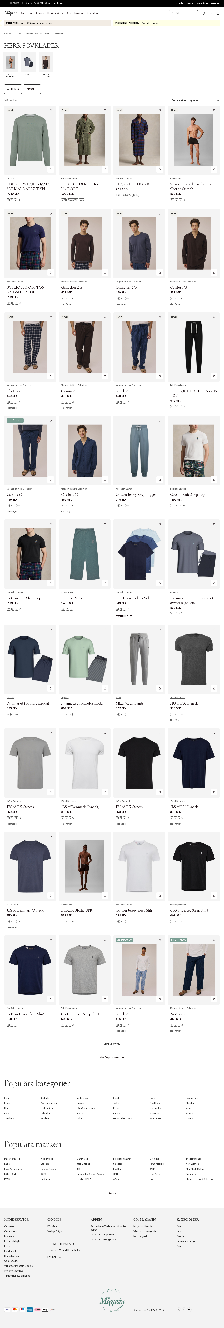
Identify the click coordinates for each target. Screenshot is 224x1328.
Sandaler (45, 1118)
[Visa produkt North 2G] (139, 347)
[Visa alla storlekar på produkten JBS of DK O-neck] (176, 714)
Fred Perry (155, 1174)
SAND (152, 1169)
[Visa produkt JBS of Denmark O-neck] (30, 866)
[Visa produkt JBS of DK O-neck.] (30, 763)
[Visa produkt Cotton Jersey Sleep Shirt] (139, 866)
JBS (78, 1169)
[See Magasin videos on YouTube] (189, 1310)
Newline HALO (84, 1179)
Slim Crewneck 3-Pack (133, 598)
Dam (179, 1226)
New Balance (192, 1164)
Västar (189, 1108)
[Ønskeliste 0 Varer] (211, 13)
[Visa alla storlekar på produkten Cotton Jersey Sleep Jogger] (122, 505)
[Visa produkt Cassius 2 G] (85, 347)
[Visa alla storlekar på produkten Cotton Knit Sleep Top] (177, 505)
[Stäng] (163, 680)
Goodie (179, 3)
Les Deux (117, 1169)
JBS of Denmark (177, 698)
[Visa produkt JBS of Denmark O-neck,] (85, 763)
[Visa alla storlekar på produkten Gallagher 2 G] (67, 298)
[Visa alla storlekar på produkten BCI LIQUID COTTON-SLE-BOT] (177, 406)
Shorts (116, 1098)
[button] (203, 13)
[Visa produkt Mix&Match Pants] (139, 659)
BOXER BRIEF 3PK (76, 910)
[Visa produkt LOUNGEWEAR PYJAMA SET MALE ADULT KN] (30, 140)
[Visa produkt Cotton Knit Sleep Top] (194, 450)
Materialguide (140, 1236)
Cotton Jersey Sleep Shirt (135, 910)
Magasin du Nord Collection (74, 282)
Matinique (154, 1159)
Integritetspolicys (13, 1271)
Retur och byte (12, 1241)
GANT (116, 1174)
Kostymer (154, 1113)
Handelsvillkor (11, 1256)
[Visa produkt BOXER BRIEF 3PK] (85, 866)
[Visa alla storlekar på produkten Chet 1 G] (13, 402)
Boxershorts (192, 1098)
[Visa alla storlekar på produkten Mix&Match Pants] (122, 714)
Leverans (9, 1236)
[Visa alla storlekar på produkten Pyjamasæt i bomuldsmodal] (13, 714)
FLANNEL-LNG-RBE (133, 184)
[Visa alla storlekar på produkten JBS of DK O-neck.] (14, 817)
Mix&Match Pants (129, 703)
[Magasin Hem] (10, 13)
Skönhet (181, 1236)
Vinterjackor (83, 1098)
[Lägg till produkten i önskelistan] (50, 110)
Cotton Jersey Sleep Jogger (136, 495)
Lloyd (152, 1179)
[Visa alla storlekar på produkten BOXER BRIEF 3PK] (67, 921)
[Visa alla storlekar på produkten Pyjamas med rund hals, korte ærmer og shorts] (177, 613)
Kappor (80, 1103)
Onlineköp (9, 1226)
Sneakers (9, 1118)
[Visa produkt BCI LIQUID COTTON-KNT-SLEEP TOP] (30, 243)
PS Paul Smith (10, 1174)
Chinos (189, 1118)
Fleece (7, 1108)
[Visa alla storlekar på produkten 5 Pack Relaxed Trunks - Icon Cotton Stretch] (177, 199)
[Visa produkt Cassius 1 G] (194, 243)
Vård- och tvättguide (144, 1231)
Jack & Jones (83, 1164)
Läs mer (52, 1257)
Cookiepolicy (11, 1261)
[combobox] (183, 13)
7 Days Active (67, 592)
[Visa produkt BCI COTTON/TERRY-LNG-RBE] (85, 140)
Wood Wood (47, 1159)
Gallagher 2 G (71, 287)
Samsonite (191, 1174)
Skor (6, 1098)
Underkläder (47, 1108)
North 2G (123, 391)
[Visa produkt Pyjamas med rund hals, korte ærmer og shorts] (194, 554)
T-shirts (80, 1113)
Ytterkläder (155, 1103)
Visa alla (112, 1193)
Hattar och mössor (122, 1118)
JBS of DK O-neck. (21, 807)
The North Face (193, 1159)
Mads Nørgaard (12, 1159)
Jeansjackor (156, 1108)
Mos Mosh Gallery (195, 1169)
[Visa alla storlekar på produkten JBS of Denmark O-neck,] (67, 817)
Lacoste (10, 178)
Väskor (189, 1113)
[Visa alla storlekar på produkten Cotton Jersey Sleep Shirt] (122, 921)
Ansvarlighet (202, 3)
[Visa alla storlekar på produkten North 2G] (122, 402)
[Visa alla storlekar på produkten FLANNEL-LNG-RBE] (129, 195)
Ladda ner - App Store (103, 1235)
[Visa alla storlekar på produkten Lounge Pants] (68, 609)
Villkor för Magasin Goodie (18, 1266)
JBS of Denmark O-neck (25, 910)
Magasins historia (142, 1226)
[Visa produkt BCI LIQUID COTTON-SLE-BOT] (194, 347)
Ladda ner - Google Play (103, 1240)
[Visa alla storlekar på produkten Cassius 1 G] (176, 298)
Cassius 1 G (178, 287)
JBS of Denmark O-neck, (80, 807)
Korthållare (46, 1098)
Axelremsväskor (49, 1103)
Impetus (174, 592)
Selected (117, 1164)
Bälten (80, 1118)
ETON (7, 1179)
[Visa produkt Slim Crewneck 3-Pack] (139, 554)
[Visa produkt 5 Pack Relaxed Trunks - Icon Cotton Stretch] (194, 140)
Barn (179, 1246)
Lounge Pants (71, 598)
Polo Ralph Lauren (69, 178)
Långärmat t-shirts (86, 1108)
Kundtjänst (10, 1251)
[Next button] (222, 23)
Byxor (7, 1103)
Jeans (152, 1098)
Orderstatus (11, 1231)
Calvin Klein (175, 178)
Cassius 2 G (69, 391)
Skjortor (190, 1103)
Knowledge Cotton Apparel (90, 1174)
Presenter (215, 3)
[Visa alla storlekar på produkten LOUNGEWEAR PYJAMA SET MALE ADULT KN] (13, 199)
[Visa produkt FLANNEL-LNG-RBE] (139, 140)
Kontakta (9, 1246)
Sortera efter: (179, 100)
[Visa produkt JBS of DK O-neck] (194, 659)
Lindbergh (46, 1179)
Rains (7, 1164)
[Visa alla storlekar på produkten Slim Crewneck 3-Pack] (122, 609)
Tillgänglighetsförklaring (17, 1276)
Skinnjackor (156, 1118)
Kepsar (116, 1108)
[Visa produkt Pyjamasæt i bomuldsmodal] (30, 659)
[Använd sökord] (173, 13)
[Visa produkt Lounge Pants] (85, 554)
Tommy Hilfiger (157, 1164)
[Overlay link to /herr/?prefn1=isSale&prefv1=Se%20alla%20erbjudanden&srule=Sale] (166, 23)
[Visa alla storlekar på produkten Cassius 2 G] (67, 402)
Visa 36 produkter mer (112, 1057)
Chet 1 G (13, 391)
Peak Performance (13, 1169)
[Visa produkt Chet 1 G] (30, 347)
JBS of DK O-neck (184, 703)
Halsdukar (46, 1113)
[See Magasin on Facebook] (184, 1310)
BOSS (118, 698)
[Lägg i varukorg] (50, 169)
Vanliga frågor (55, 1231)
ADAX (116, 1179)
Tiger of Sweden (49, 1169)
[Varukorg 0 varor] (218, 13)
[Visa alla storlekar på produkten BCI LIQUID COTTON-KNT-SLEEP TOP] (14, 303)
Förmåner (52, 1226)
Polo (6, 1113)
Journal (190, 3)
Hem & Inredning (186, 1241)
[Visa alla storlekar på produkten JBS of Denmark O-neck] (13, 921)
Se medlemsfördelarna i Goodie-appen (108, 1228)
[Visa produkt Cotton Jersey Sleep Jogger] (139, 450)
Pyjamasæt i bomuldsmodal (28, 703)
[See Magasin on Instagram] (179, 1310)
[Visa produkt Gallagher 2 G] (85, 243)
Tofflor (116, 1103)
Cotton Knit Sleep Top (187, 495)
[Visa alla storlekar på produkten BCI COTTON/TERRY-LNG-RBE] (72, 199)
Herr (179, 1231)
